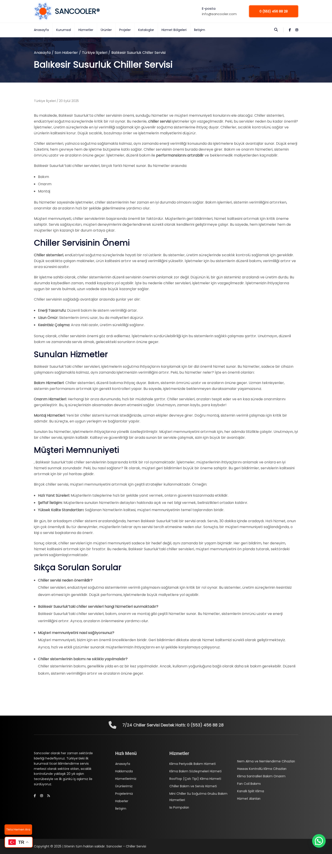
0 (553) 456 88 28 (274, 11)
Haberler (121, 801)
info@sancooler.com (219, 14)
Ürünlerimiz (124, 786)
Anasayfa (41, 30)
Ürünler (106, 30)
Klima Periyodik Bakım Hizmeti (192, 763)
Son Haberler (66, 52)
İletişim (199, 30)
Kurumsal (63, 30)
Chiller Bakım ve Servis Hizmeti (193, 786)
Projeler (125, 30)
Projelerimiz (124, 793)
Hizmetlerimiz (125, 778)
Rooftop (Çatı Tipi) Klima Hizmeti (195, 778)
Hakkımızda (124, 771)
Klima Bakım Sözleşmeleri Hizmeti (195, 771)
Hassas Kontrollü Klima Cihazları (261, 768)
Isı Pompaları (179, 807)
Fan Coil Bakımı (249, 783)
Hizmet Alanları (248, 798)
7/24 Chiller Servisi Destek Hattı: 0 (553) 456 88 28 (173, 725)
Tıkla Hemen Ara (18, 829)
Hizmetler (85, 30)
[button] (319, 841)
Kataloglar (146, 30)
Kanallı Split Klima (250, 791)
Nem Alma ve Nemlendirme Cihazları (266, 761)
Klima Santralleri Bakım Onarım (261, 776)
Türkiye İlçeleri (94, 52)
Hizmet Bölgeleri (174, 30)
